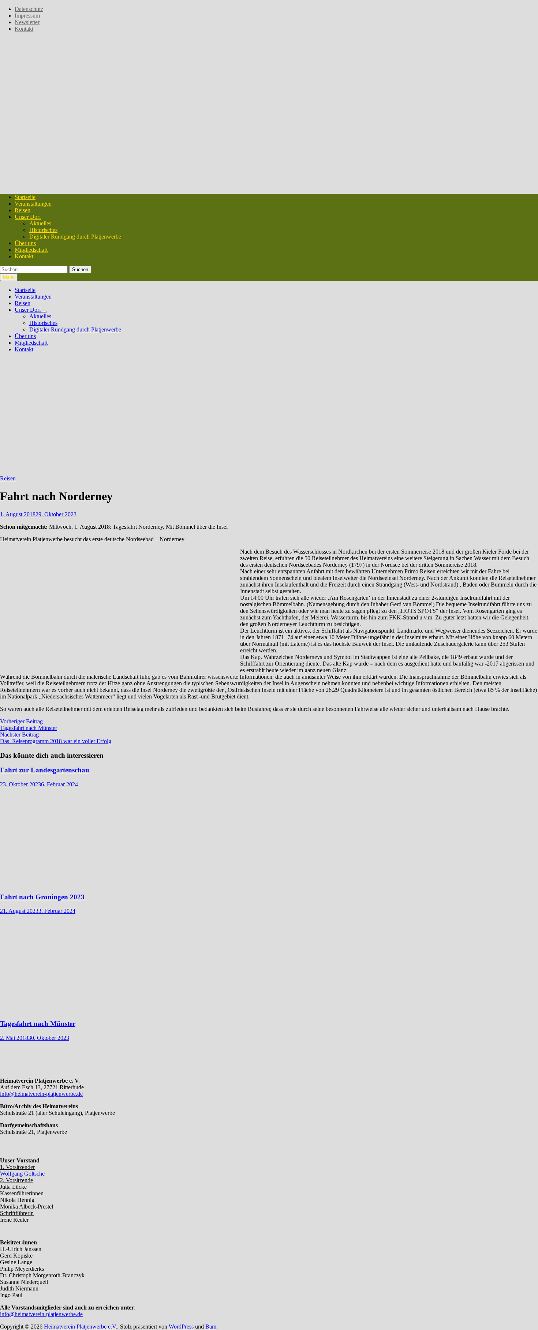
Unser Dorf (28, 217)
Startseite (25, 197)
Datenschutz (29, 9)
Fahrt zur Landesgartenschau (44, 770)
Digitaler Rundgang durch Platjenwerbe (75, 236)
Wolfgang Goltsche (22, 1173)
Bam (210, 1326)
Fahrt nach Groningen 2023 (42, 897)
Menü (9, 277)
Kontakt (24, 29)
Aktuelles (40, 223)
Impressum (27, 15)
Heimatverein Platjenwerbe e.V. (80, 1326)
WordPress (181, 1326)
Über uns (25, 243)
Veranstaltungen (33, 204)
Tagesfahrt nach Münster (37, 1023)
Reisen (22, 210)
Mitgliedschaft (31, 250)
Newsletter (27, 22)
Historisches (43, 230)
